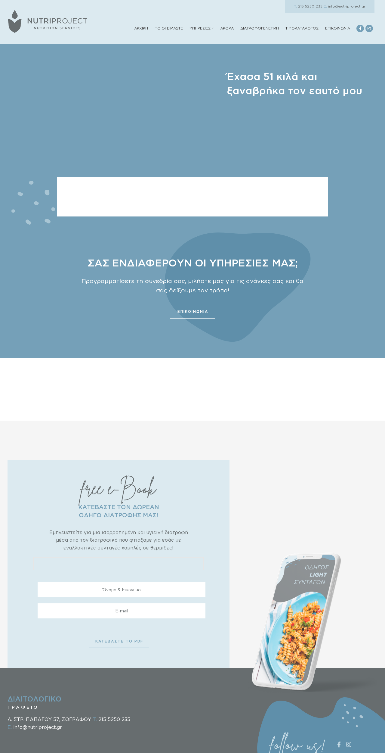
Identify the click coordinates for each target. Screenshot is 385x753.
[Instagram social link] (369, 28)
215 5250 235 (308, 6)
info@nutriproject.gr (344, 6)
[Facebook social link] (360, 28)
